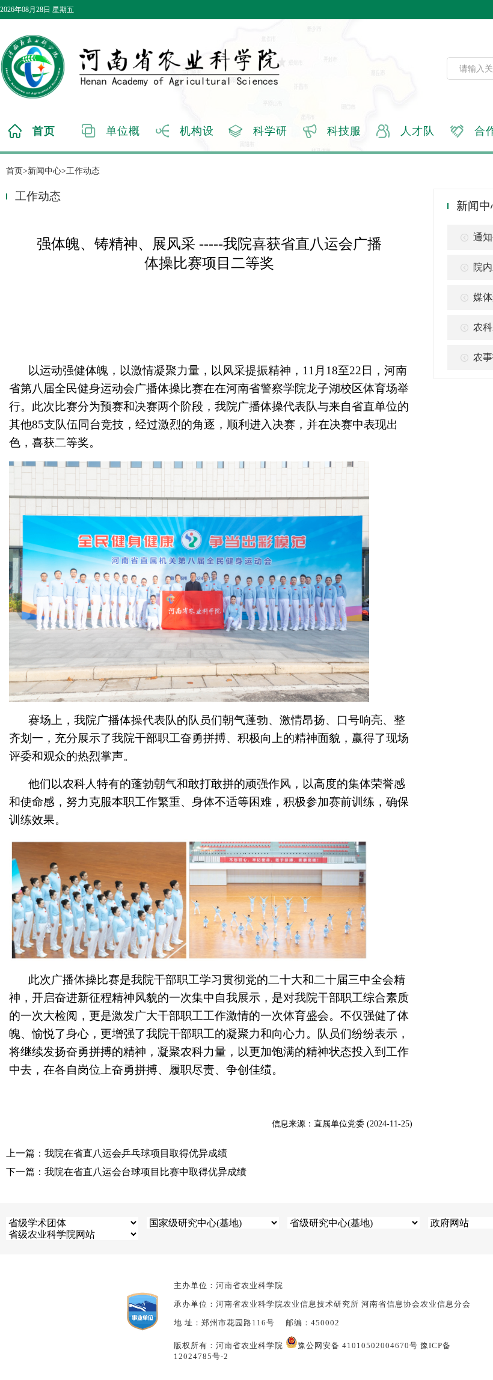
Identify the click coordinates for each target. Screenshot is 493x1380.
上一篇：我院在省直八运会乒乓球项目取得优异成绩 (116, 1153)
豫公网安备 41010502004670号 (358, 1345)
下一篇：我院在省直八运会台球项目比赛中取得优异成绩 (126, 1172)
